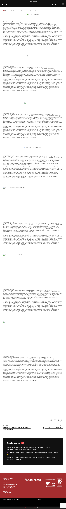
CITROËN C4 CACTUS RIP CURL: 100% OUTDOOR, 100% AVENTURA (17, 428)
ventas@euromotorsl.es (10, 484)
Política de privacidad (43, 500)
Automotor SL (33, 11)
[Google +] (61, 420)
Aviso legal (53, 500)
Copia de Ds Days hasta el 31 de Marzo (53, 428)
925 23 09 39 (33, 1)
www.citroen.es (33, 178)
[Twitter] (51, 420)
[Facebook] (54, 420)
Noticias (22, 11)
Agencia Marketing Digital (31, 507)
